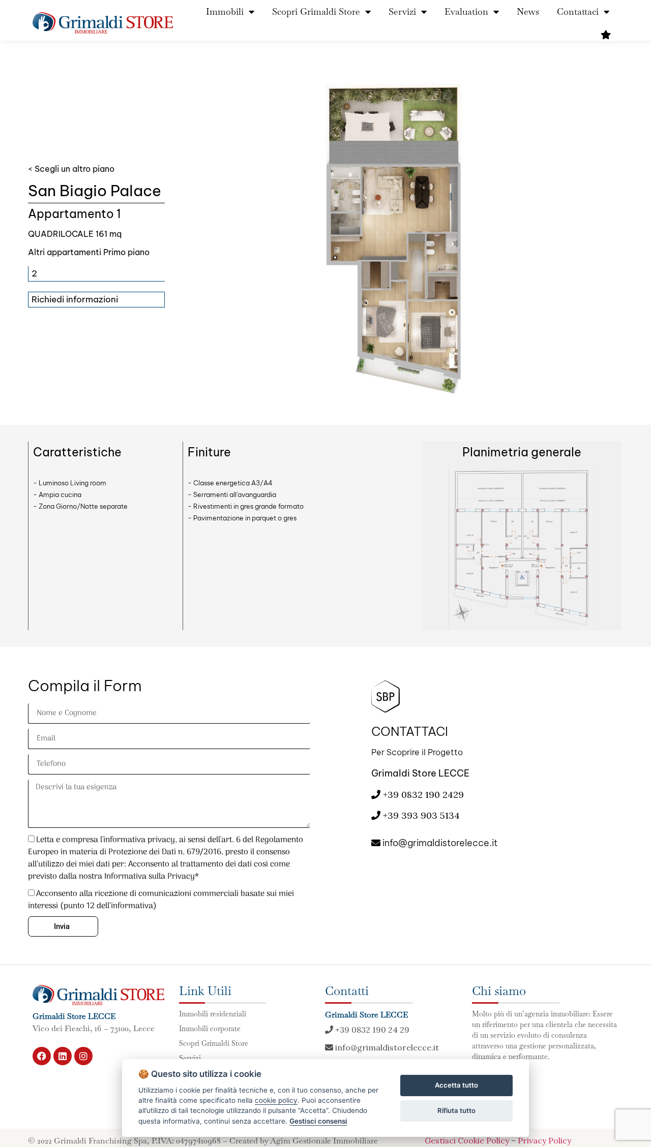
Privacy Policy (544, 1140)
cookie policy (276, 1100)
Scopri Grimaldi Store (316, 11)
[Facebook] (42, 1056)
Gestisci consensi (318, 1121)
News (528, 11)
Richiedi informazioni (75, 299)
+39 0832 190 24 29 (371, 1030)
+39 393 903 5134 (421, 815)
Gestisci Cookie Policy (467, 1140)
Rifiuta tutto (456, 1110)
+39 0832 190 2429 (422, 794)
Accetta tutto (456, 1085)
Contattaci (578, 11)
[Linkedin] (62, 1056)
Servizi (402, 11)
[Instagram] (83, 1056)
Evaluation (466, 11)
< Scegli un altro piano (71, 169)
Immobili (225, 11)
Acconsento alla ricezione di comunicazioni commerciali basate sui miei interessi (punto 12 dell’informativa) (161, 900)
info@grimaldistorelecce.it (438, 843)
